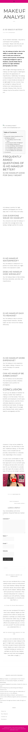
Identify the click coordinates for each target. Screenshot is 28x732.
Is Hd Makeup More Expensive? (14, 148)
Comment (6, 518)
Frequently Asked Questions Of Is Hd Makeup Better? (14, 137)
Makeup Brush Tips (16, 494)
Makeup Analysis (14, 14)
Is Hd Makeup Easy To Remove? (15, 147)
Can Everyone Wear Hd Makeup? (15, 142)
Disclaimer (4, 719)
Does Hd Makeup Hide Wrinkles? (15, 145)
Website (5, 551)
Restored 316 (21, 727)
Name (5, 536)
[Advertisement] (14, 109)
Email (5, 543)
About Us (3, 711)
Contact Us (4, 716)
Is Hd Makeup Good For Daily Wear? (14, 140)
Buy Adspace (4, 713)
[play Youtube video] (14, 480)
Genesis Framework (21, 728)
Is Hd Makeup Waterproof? (13, 144)
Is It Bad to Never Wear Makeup (14, 605)
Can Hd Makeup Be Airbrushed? (14, 150)
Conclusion (8, 152)
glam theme (14, 727)
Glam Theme (12, 728)
